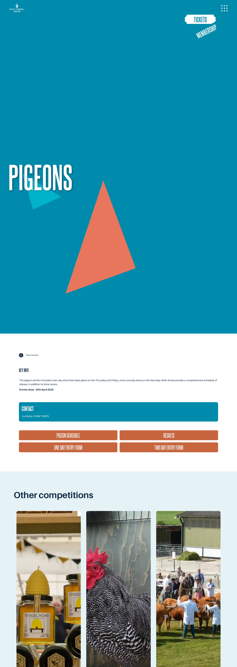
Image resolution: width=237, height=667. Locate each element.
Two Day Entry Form (168, 447)
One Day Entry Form (68, 447)
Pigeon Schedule (68, 435)
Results (168, 435)
